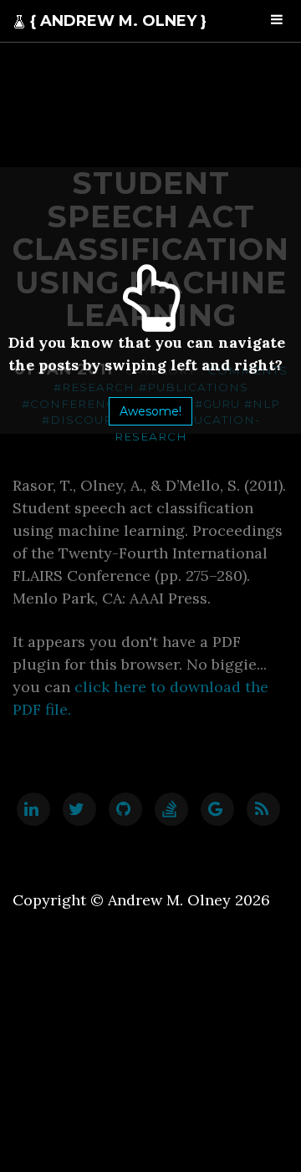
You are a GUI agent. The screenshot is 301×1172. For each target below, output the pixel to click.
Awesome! (150, 411)
